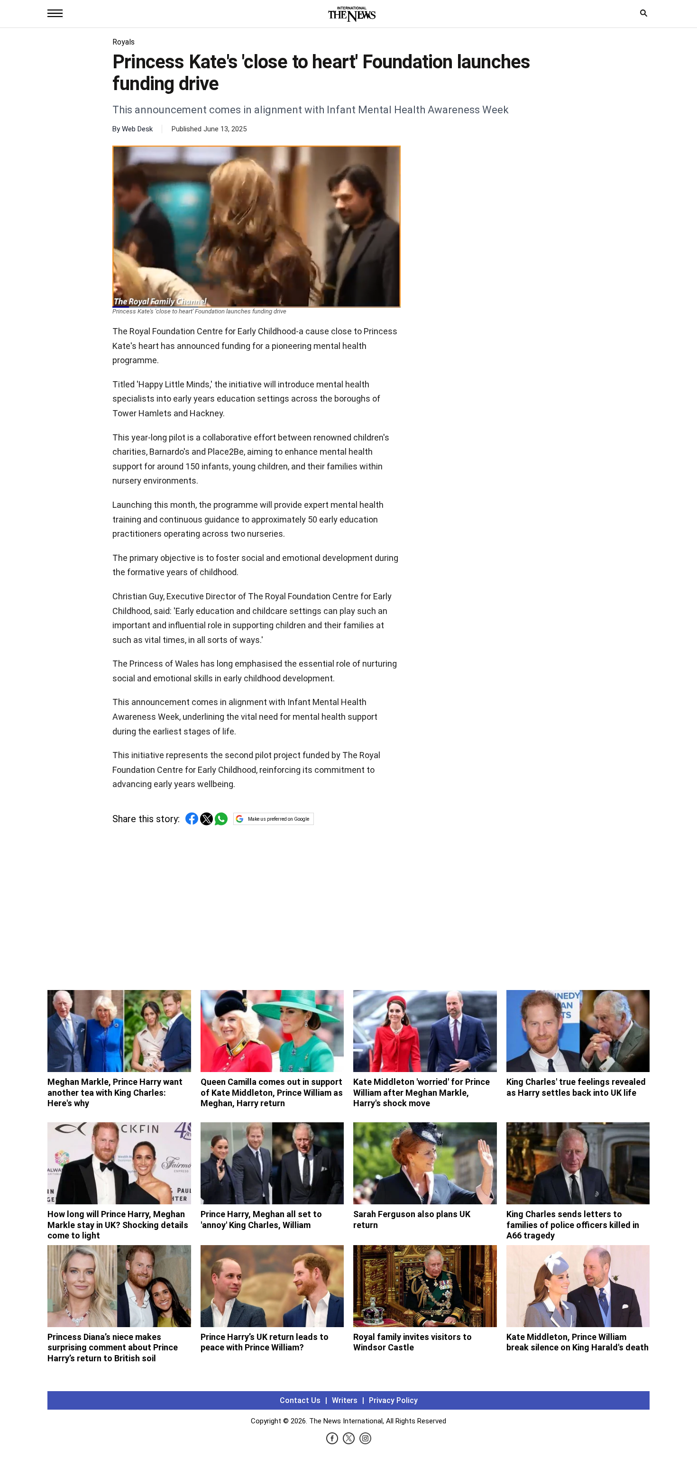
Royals (123, 41)
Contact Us (300, 1400)
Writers (345, 1400)
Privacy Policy (393, 1400)
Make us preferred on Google (278, 819)
